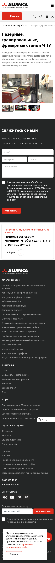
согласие (22, 182)
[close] (53, 419)
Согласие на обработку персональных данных (25, 473)
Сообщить (10, 252)
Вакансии (6, 383)
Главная (6, 25)
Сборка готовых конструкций (16, 413)
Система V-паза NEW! (12, 318)
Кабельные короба (11, 301)
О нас (4, 370)
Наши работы (20, 25)
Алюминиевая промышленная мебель (20, 327)
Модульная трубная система (16, 297)
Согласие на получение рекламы (18, 468)
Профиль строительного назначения (20, 336)
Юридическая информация (15, 379)
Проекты (6, 451)
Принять (14, 554)
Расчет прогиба (9, 444)
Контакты (6, 455)
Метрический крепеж (12, 349)
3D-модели (7, 431)
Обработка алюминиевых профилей (20, 409)
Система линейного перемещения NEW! (22, 314)
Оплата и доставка (11, 439)
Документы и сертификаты (15, 374)
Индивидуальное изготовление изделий (22, 418)
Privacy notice (46, 420)
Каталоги (6, 435)
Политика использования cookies (18, 464)
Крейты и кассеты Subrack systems (19, 331)
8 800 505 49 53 (9, 480)
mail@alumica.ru (10, 484)
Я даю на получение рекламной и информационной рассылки (30, 520)
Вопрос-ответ (9, 387)
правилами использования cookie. (19, 545)
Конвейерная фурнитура (14, 305)
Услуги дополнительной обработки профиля (24, 357)
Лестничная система (12, 310)
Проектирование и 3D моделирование (21, 405)
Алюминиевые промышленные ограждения (23, 323)
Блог (4, 392)
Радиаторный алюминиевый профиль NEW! (23, 340)
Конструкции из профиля (14, 353)
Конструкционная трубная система (19, 292)
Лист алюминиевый (11, 344)
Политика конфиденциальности (18, 459)
